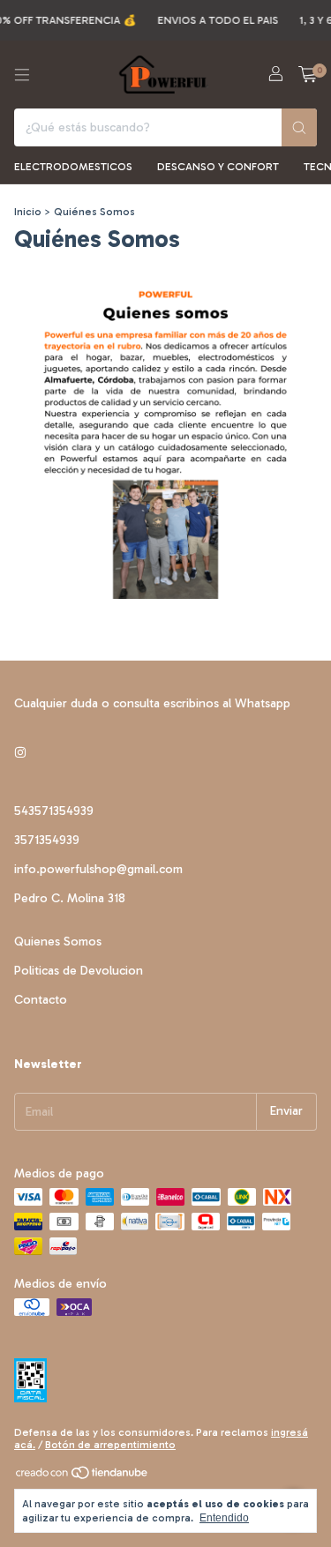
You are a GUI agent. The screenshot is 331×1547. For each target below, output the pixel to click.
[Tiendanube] (82, 1476)
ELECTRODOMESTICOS (73, 167)
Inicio (27, 212)
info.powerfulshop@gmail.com (98, 869)
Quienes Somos (58, 941)
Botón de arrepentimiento (110, 1445)
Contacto (40, 999)
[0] (307, 75)
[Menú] (22, 75)
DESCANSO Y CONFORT (218, 167)
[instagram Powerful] (20, 753)
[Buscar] (299, 127)
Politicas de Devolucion (78, 970)
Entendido (224, 1518)
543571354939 (54, 810)
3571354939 (46, 840)
